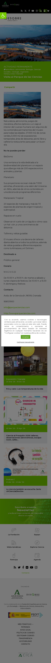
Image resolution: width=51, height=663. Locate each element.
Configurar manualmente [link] (25, 342)
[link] (3, 15)
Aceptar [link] (25, 337)
